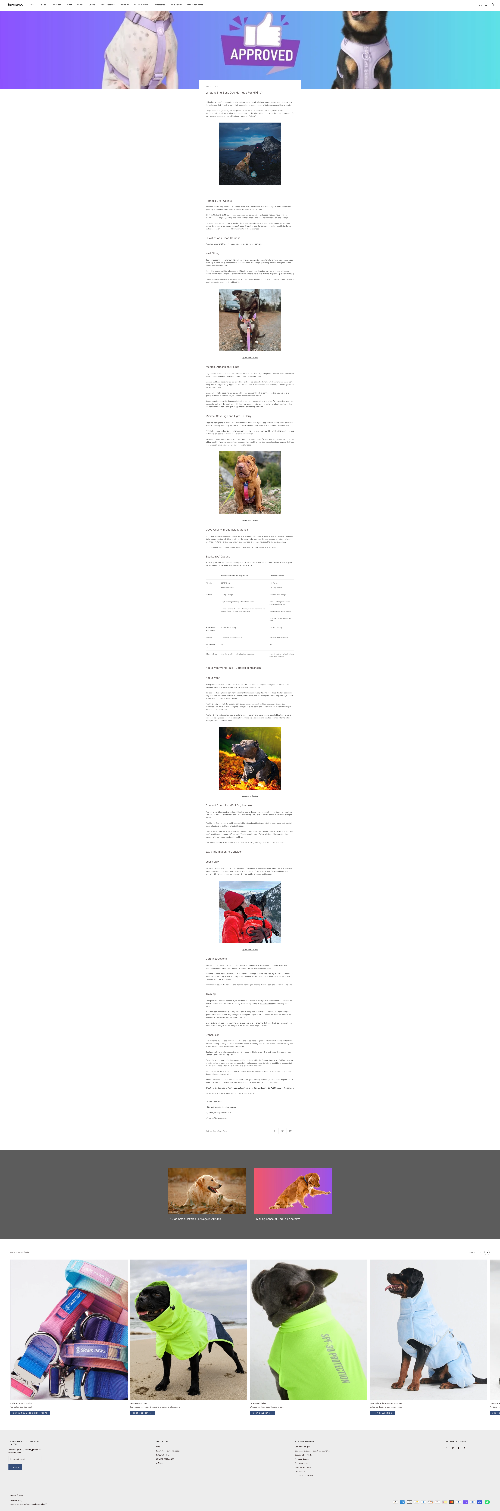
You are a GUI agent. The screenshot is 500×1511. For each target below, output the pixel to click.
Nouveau (43, 5)
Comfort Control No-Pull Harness (267, 1088)
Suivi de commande (195, 5)
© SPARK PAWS (16, 1501)
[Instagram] (453, 1447)
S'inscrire (15, 1467)
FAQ (158, 1447)
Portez (69, 5)
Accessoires (160, 5)
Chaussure (124, 5)
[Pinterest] (458, 1447)
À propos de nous (302, 1459)
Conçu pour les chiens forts (30, 1413)
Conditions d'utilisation (304, 1475)
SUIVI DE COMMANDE (165, 1459)
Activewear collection (237, 1088)
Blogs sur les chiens (303, 1467)
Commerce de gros (302, 1447)
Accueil (31, 5)
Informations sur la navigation (168, 1451)
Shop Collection (142, 1413)
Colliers (92, 5)
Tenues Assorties (107, 5)
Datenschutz (300, 1471)
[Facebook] (447, 1447)
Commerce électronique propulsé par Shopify (28, 1504)
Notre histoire (176, 5)
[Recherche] (486, 4)
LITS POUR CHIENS (142, 5)
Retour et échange (163, 1455)
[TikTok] (464, 1447)
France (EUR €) (16, 1495)
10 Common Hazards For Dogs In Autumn (195, 1218)
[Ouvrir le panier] (492, 4)
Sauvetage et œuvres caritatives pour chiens (313, 1451)
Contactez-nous (301, 1463)
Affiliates (159, 1463)
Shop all (472, 1252)
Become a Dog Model (303, 1455)
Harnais (80, 5)
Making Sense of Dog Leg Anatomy (278, 1218)
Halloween (56, 5)
